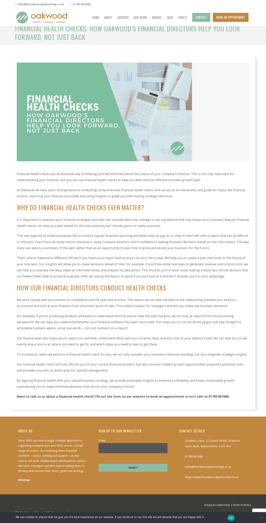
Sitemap (24, 480)
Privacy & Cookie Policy (217, 505)
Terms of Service (242, 505)
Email (102, 440)
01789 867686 (82, 4)
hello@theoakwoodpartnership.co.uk (41, 4)
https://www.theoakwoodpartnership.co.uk (211, 477)
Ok (231, 517)
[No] (261, 517)
